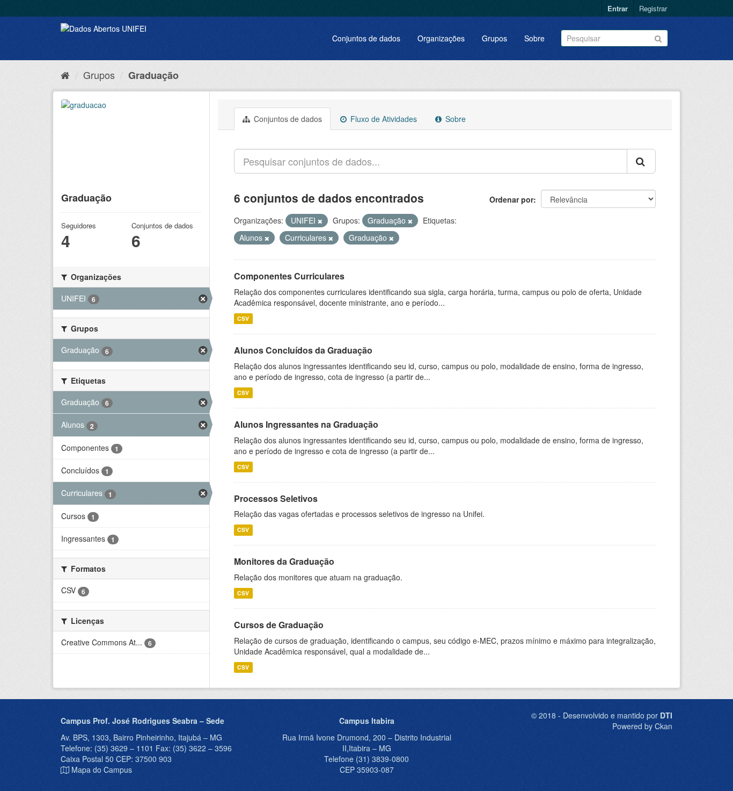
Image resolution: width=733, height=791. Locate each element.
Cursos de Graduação (279, 625)
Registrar (653, 8)
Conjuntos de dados (366, 38)
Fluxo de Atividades (382, 118)
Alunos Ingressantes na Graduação (306, 424)
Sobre (534, 38)
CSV (243, 318)
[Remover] (320, 221)
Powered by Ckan (642, 726)
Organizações (441, 38)
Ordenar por (511, 199)
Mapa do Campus (101, 769)
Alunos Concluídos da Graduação (303, 350)
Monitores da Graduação (284, 561)
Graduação (153, 75)
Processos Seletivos (276, 498)
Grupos (494, 38)
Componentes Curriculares (289, 276)
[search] (641, 161)
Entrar (617, 8)
